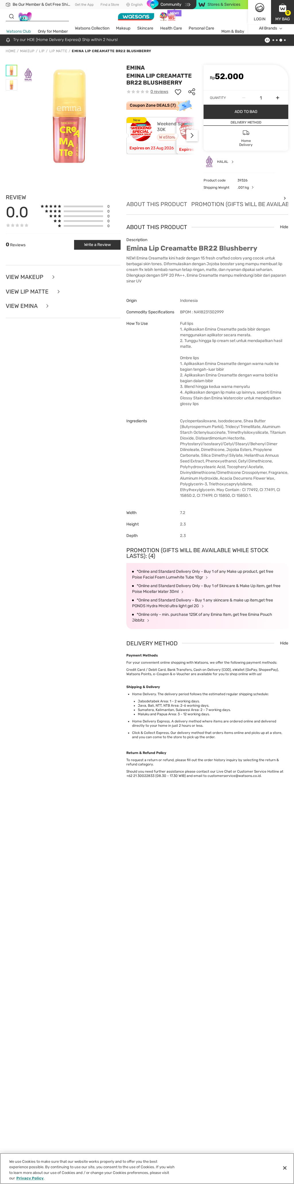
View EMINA (22, 306)
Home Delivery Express (151, 721)
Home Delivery (144, 694)
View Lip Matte (28, 292)
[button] (282, 12)
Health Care (171, 28)
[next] (192, 135)
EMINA (135, 67)
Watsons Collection (92, 28)
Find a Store (109, 5)
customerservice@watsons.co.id (234, 776)
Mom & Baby (232, 31)
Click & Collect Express (150, 733)
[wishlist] (178, 91)
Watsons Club (18, 31)
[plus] (277, 98)
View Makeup (25, 277)
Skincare (145, 28)
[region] (147, 1168)
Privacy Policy (30, 1178)
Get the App (84, 5)
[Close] (284, 1168)
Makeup (123, 28)
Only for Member (53, 31)
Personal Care (201, 28)
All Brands (268, 28)
